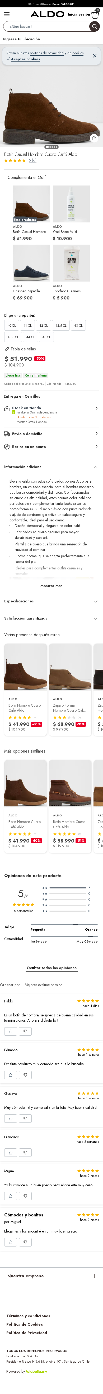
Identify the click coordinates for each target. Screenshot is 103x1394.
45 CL (46, 337)
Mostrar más (51, 585)
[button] (51, 27)
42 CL (43, 325)
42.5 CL (60, 325)
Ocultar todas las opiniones (52, 967)
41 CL (27, 325)
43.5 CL (13, 337)
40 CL (12, 325)
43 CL (78, 325)
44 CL (30, 337)
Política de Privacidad (26, 1332)
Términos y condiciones (28, 1316)
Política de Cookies (24, 1324)
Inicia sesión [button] (79, 14)
